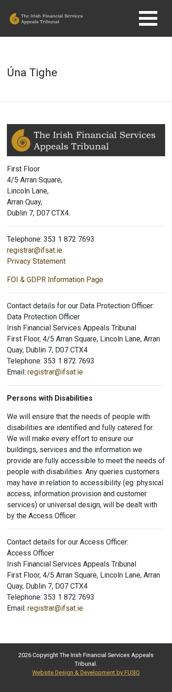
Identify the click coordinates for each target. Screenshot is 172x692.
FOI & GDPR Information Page (55, 279)
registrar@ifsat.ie (34, 250)
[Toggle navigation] (148, 18)
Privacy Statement (36, 261)
